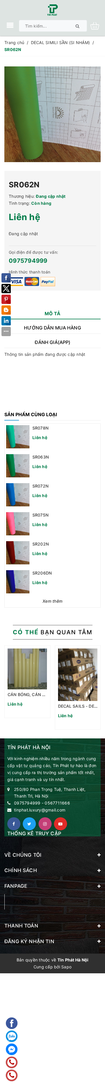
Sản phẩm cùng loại (30, 414)
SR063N (40, 456)
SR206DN (42, 572)
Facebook (24, 901)
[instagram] (45, 823)
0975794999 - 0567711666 (42, 802)
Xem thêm (52, 601)
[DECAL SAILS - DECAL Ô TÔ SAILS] (78, 674)
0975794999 (28, 260)
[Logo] (52, 9)
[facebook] (13, 823)
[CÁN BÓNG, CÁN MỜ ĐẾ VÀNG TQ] (27, 668)
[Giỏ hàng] (97, 25)
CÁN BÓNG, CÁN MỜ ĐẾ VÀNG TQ (42, 694)
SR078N (40, 427)
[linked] (60, 823)
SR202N (40, 543)
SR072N (40, 485)
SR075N (40, 514)
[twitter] (29, 823)
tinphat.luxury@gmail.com (39, 809)
